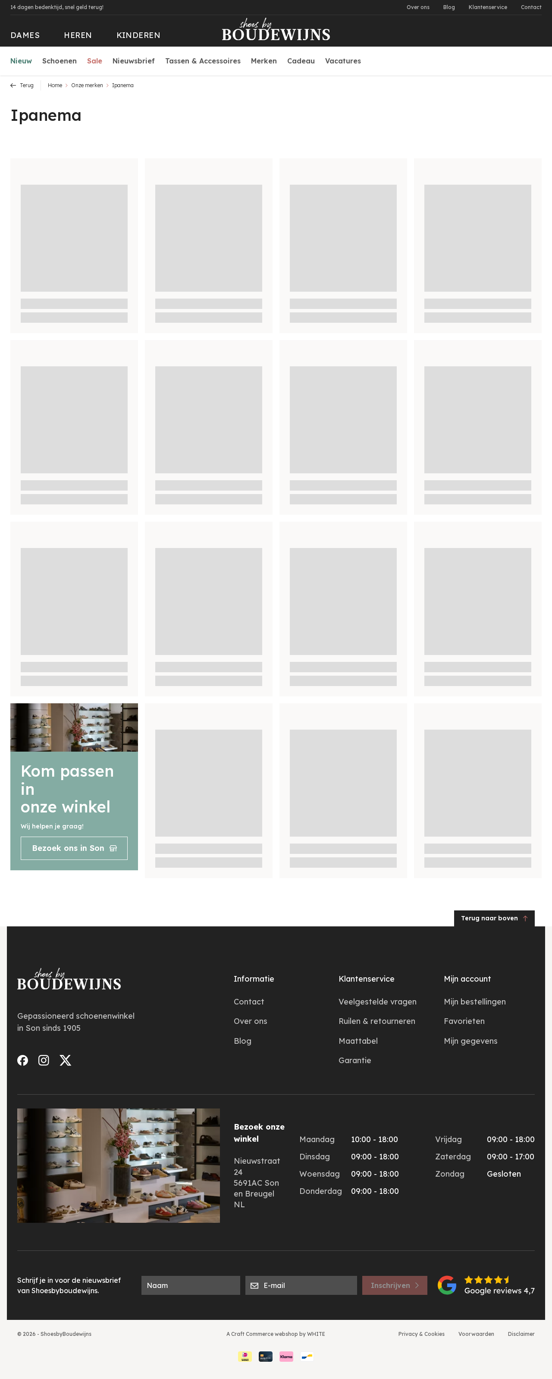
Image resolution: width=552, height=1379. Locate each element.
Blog (449, 7)
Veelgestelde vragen (378, 1002)
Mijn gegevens (471, 1041)
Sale (94, 61)
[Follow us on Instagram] (43, 1060)
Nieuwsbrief (134, 61)
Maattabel (358, 1041)
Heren (78, 35)
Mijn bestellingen (475, 1002)
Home (55, 85)
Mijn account (467, 979)
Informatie (254, 979)
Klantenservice (488, 7)
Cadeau (301, 61)
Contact (531, 7)
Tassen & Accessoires (203, 61)
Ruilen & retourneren (377, 1021)
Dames (25, 35)
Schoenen (59, 61)
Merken (264, 61)
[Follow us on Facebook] (22, 1060)
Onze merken (87, 85)
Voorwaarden (476, 1334)
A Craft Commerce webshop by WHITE (275, 1334)
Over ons (418, 7)
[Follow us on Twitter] (66, 1060)
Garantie (355, 1060)
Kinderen (138, 35)
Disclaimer (521, 1334)
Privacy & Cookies (421, 1334)
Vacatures (343, 61)
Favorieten (464, 1021)
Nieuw (21, 61)
